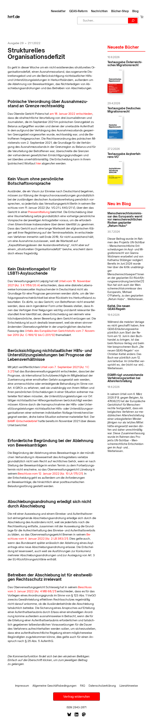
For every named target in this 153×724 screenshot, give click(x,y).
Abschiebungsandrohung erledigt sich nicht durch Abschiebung (49, 503)
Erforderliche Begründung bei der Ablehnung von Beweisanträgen (50, 443)
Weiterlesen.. (135, 299)
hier (38, 163)
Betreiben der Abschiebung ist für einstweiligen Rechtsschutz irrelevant (50, 577)
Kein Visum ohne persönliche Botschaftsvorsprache (35, 181)
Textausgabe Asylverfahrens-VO (124, 155)
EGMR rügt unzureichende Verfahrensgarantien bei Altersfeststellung (125, 378)
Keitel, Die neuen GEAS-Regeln (118, 308)
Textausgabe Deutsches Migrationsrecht (124, 110)
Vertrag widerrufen (76, 696)
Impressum (22, 685)
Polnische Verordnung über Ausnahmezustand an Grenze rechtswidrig (48, 103)
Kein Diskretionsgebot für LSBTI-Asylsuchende (32, 271)
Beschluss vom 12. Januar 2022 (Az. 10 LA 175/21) (50, 473)
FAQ (82, 685)
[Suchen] (133, 20)
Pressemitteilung (38, 212)
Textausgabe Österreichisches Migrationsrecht (124, 64)
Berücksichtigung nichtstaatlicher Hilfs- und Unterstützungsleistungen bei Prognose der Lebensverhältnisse (50, 355)
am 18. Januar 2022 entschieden (71, 113)
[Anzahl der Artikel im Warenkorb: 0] (141, 16)
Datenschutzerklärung (102, 685)
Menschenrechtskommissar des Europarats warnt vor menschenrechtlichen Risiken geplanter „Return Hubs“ (124, 219)
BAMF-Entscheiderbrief (23, 421)
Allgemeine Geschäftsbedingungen (54, 685)
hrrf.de (14, 16)
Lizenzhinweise (128, 685)
